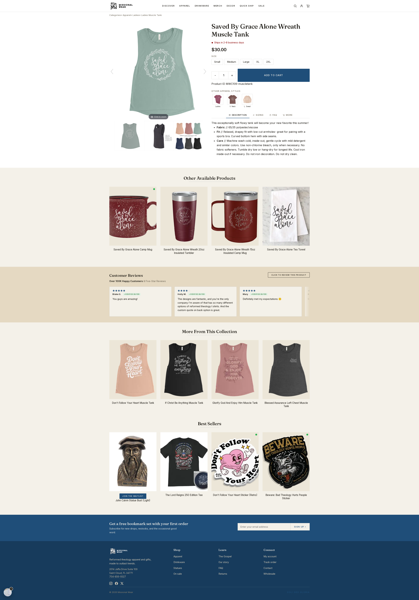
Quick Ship (247, 6)
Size (214, 56)
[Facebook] (116, 583)
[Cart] (308, 6)
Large (246, 61)
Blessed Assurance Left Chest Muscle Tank (286, 404)
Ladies (136, 15)
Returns (223, 573)
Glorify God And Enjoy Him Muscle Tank (235, 402)
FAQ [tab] (275, 115)
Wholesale (269, 573)
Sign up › (300, 526)
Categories (115, 15)
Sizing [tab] (260, 115)
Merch (218, 6)
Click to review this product (288, 275)
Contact (268, 568)
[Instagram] (110, 583)
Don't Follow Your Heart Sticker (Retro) (235, 495)
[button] (11, 589)
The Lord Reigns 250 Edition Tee (184, 495)
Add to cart (273, 75)
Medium (231, 61)
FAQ (221, 568)
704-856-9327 (117, 576)
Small (217, 61)
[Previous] (112, 71)
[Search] (295, 6)
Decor (231, 6)
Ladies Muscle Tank (151, 15)
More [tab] (289, 115)
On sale (177, 573)
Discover (168, 6)
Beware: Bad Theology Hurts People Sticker (286, 496)
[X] (121, 583)
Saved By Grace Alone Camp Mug (133, 249)
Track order (270, 562)
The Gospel (225, 556)
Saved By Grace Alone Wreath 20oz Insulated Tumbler (184, 251)
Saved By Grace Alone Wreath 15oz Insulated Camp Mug (235, 251)
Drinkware (202, 6)
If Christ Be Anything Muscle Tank (184, 402)
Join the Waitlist (132, 496)
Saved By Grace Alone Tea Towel (286, 249)
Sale (261, 6)
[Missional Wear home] (121, 6)
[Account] (301, 6)
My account (270, 556)
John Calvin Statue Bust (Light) (133, 500)
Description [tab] (239, 115)
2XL (268, 61)
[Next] (205, 71)
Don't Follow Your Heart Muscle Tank (133, 402)
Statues (177, 568)
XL (257, 61)
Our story (224, 562)
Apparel (184, 6)
